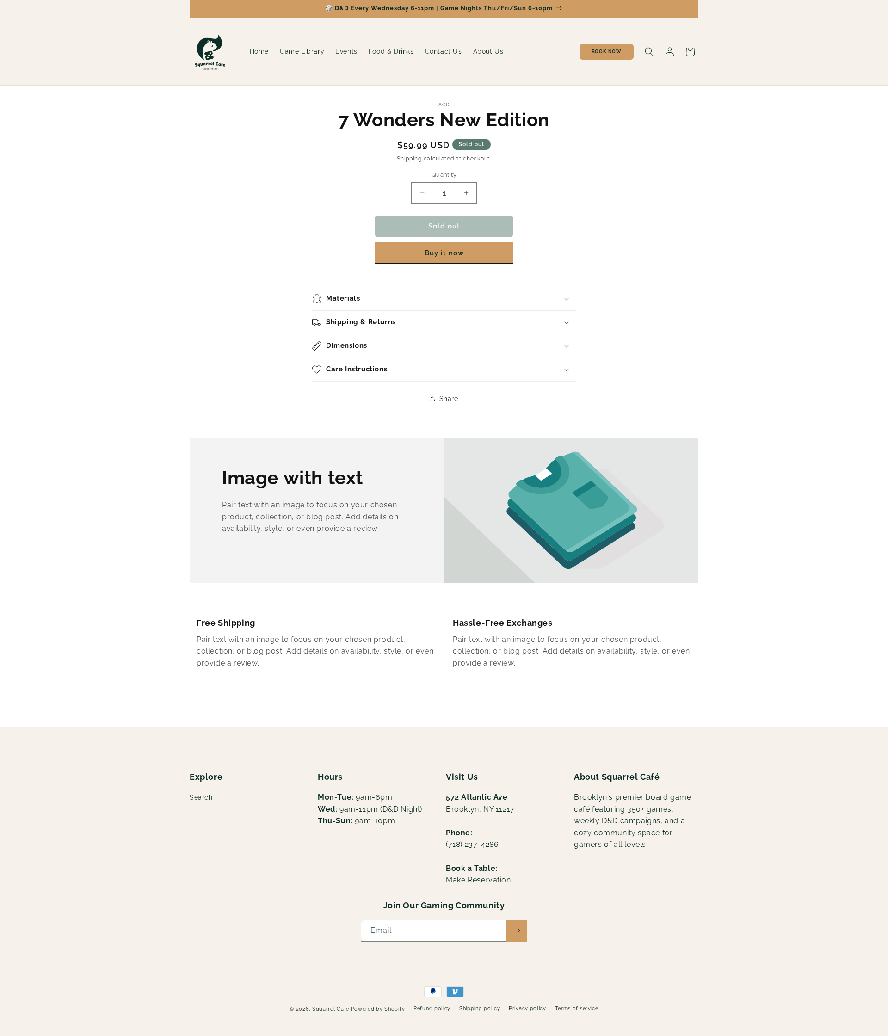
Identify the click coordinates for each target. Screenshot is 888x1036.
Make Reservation (478, 880)
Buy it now (444, 253)
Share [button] (448, 398)
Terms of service (576, 1008)
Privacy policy (527, 1008)
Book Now (607, 51)
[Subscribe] (516, 931)
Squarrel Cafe (330, 1009)
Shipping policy (479, 1008)
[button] (649, 52)
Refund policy (431, 1008)
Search (201, 797)
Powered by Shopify (378, 1009)
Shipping (409, 158)
